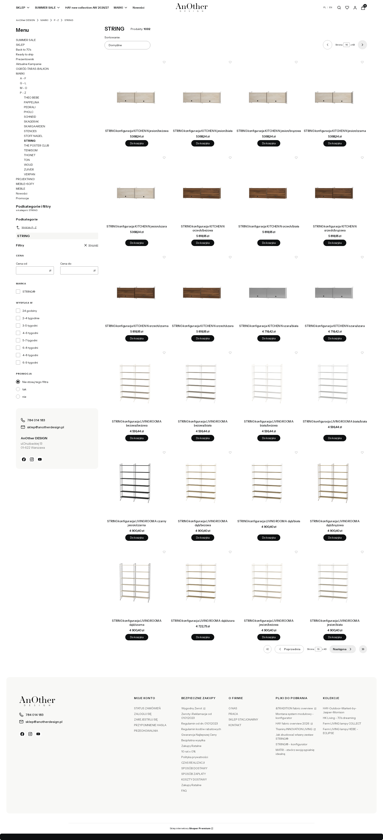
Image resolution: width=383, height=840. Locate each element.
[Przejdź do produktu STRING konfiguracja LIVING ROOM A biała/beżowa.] (269, 383)
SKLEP (20, 45)
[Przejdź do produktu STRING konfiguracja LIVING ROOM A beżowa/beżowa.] (137, 383)
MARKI (44, 20)
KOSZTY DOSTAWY (194, 779)
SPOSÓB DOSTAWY (194, 768)
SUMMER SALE (26, 40)
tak (24, 389)
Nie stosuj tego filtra (35, 382)
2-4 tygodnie (31, 318)
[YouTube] (40, 459)
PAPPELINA (31, 102)
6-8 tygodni (30, 348)
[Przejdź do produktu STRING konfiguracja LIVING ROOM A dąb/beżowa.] (203, 483)
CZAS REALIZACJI (193, 762)
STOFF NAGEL (33, 136)
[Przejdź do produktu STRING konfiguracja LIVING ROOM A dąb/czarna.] (137, 582)
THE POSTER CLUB (36, 145)
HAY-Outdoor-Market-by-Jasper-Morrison (339, 710)
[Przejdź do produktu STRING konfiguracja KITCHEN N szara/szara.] (335, 287)
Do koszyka (136, 143)
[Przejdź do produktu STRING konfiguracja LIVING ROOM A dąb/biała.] (269, 483)
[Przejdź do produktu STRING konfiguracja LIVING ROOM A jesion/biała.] (335, 582)
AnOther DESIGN (25, 20)
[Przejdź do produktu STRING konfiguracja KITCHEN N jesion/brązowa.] (269, 92)
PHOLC (28, 112)
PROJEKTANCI (25, 179)
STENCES (30, 131)
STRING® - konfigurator (291, 744)
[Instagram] (32, 459)
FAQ (184, 790)
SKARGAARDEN (34, 126)
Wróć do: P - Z (29, 227)
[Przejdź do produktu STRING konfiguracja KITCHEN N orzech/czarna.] (137, 287)
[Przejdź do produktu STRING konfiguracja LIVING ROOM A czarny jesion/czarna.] (137, 483)
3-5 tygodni (30, 325)
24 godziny (30, 311)
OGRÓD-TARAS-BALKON (32, 69)
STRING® (29, 291)
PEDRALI (30, 107)
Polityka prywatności (194, 757)
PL (324, 7)
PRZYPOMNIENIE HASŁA (150, 725)
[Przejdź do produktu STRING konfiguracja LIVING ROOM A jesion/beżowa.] (269, 582)
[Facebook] (24, 459)
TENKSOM (31, 150)
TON (27, 160)
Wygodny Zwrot (192, 708)
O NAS (233, 708)
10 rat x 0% (188, 751)
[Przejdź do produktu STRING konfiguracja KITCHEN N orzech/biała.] (269, 188)
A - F (23, 78)
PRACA (233, 714)
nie (24, 397)
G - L (23, 83)
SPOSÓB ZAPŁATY (193, 774)
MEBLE (20, 188)
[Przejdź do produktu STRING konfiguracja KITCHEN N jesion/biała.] (203, 92)
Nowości (21, 193)
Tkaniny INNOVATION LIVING (294, 729)
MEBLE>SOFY (25, 184)
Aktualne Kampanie (28, 64)
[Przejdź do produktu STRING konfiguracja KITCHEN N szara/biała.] (269, 287)
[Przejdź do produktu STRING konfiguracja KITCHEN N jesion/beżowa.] (137, 92)
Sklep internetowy (190, 828)
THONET (30, 155)
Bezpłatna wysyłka (193, 740)
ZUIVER (29, 169)
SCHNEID (30, 117)
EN (330, 7)
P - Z (56, 20)
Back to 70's (23, 49)
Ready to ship (25, 54)
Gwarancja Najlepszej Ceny (199, 734)
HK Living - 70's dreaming (339, 718)
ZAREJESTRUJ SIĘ (146, 719)
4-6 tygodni (30, 333)
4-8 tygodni (30, 355)
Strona (339, 44)
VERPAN (29, 174)
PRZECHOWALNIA (146, 730)
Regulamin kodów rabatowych (201, 729)
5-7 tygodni (30, 340)
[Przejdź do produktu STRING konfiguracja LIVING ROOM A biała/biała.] (335, 383)
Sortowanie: (112, 37)
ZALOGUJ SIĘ (143, 714)
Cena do (65, 263)
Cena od (21, 263)
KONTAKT (235, 725)
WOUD (28, 164)
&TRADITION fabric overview (295, 708)
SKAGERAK (31, 121)
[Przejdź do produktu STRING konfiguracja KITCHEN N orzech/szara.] (203, 287)
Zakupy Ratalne (191, 746)
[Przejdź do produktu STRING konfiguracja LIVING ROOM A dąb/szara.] (203, 582)
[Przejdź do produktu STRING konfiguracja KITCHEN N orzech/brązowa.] (335, 188)
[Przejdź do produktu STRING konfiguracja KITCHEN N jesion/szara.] (137, 188)
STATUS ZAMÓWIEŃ (147, 708)
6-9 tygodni (30, 362)
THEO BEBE (31, 97)
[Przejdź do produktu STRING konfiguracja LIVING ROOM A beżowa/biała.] (203, 383)
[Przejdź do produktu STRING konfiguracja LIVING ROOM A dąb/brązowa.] (335, 483)
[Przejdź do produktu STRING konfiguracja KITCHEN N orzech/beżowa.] (203, 188)
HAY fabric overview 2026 (293, 723)
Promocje (22, 198)
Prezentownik (25, 59)
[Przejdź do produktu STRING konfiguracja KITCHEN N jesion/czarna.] (335, 92)
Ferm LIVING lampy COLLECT (342, 723)
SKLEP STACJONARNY (243, 719)
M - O (23, 88)
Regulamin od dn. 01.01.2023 (199, 723)
